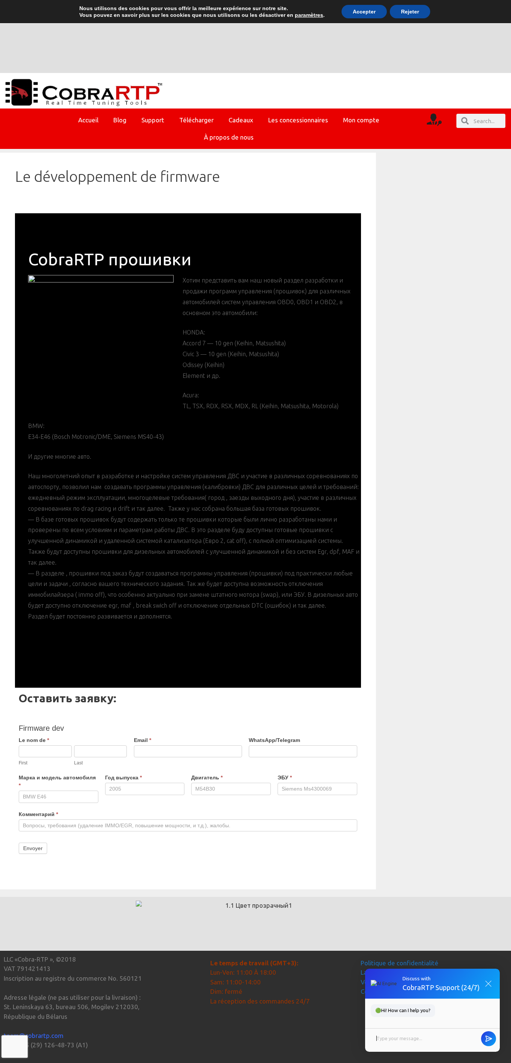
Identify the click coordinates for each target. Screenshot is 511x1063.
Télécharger (196, 119)
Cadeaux (241, 119)
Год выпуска (123, 778)
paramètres (309, 15)
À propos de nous (229, 137)
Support (152, 119)
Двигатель (207, 778)
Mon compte (361, 119)
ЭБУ (285, 778)
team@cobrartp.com (34, 1035)
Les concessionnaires (298, 119)
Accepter (364, 12)
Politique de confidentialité (399, 962)
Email (142, 740)
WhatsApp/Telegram (274, 740)
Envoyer (33, 848)
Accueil (88, 119)
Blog (119, 119)
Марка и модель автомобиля (57, 781)
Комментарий (38, 814)
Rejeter (410, 12)
